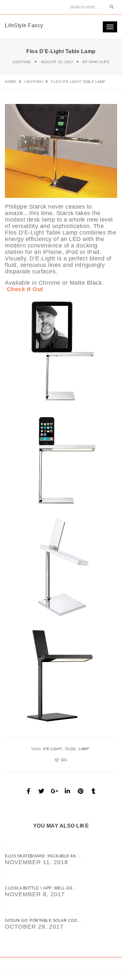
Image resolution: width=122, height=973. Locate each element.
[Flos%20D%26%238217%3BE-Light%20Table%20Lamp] (28, 790)
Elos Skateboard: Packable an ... (42, 856)
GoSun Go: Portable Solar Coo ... (43, 920)
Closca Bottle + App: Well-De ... (41, 888)
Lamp (84, 749)
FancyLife (99, 62)
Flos (70, 749)
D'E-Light (52, 749)
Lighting (22, 62)
